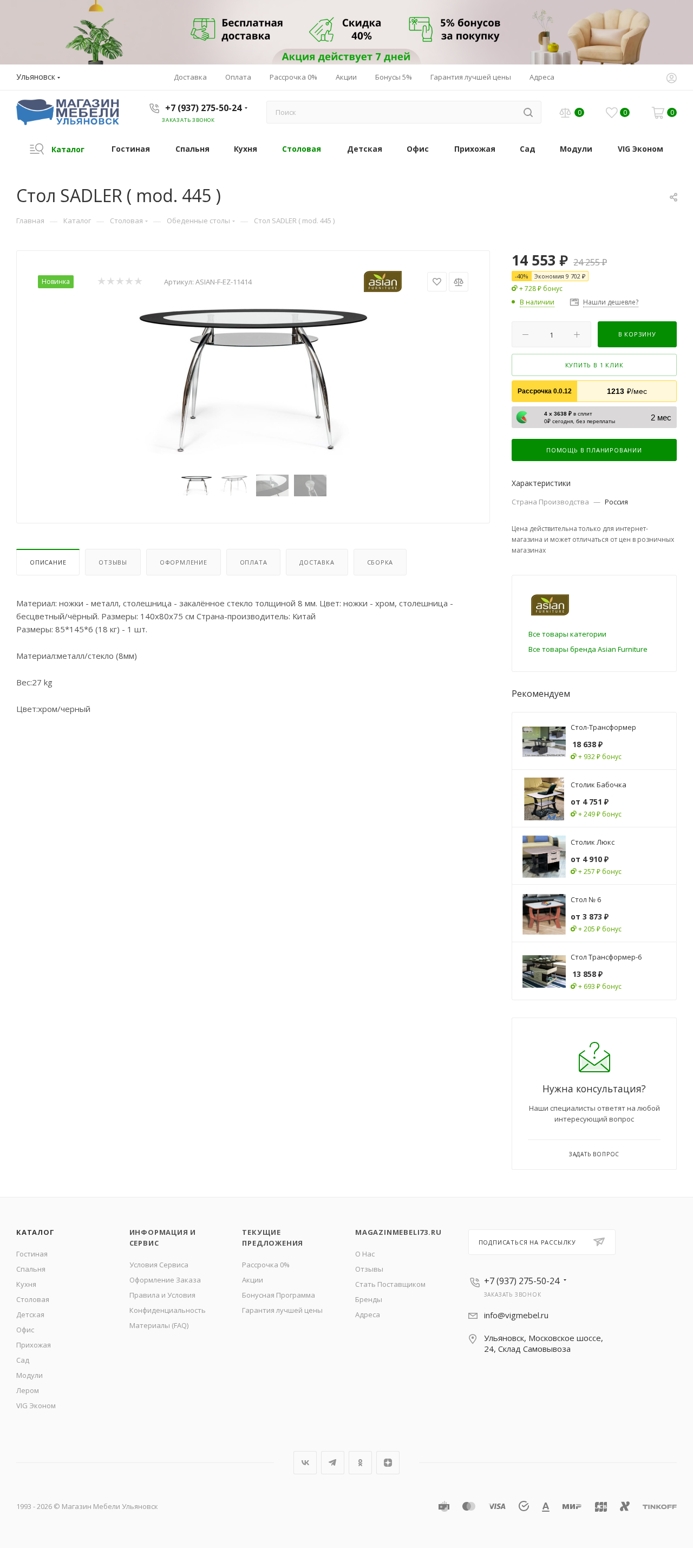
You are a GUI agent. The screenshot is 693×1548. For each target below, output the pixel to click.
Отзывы (113, 562)
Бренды (368, 1299)
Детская (30, 1314)
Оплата (253, 562)
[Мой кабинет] (671, 79)
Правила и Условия (162, 1295)
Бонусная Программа (278, 1295)
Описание (48, 562)
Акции (252, 1280)
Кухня (26, 1284)
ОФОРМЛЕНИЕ (183, 562)
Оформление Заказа (165, 1280)
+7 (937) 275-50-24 (203, 108)
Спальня (30, 1269)
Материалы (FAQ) (158, 1325)
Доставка (316, 562)
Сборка (380, 562)
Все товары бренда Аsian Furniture (588, 649)
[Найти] (528, 112)
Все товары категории (567, 634)
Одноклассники (360, 1462)
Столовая (32, 1299)
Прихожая (33, 1345)
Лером (27, 1390)
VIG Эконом (36, 1405)
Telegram (332, 1462)
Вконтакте (305, 1462)
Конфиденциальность (167, 1310)
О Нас (365, 1254)
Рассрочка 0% (266, 1265)
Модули (29, 1375)
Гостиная (32, 1254)
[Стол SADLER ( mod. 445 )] (253, 378)
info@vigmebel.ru (516, 1315)
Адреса (367, 1314)
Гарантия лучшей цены (282, 1310)
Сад (22, 1360)
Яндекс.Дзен (388, 1462)
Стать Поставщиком (390, 1284)
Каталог (35, 1232)
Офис (25, 1330)
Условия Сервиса (158, 1265)
